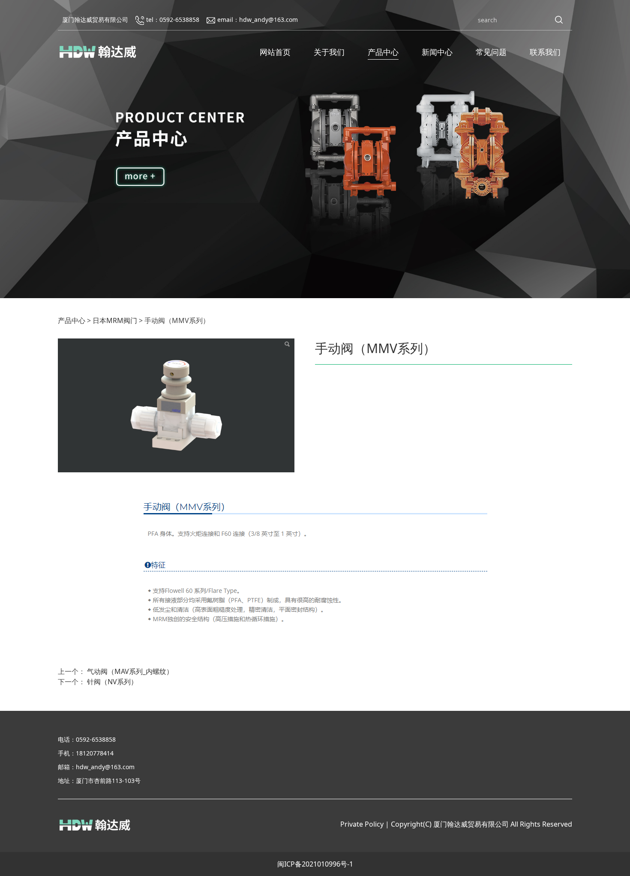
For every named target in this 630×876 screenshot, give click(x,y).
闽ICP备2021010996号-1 (315, 864)
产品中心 (383, 52)
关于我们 (329, 52)
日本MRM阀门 (115, 320)
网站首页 (275, 52)
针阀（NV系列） (112, 681)
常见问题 (491, 52)
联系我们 (545, 52)
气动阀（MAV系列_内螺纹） (130, 671)
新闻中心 (437, 52)
